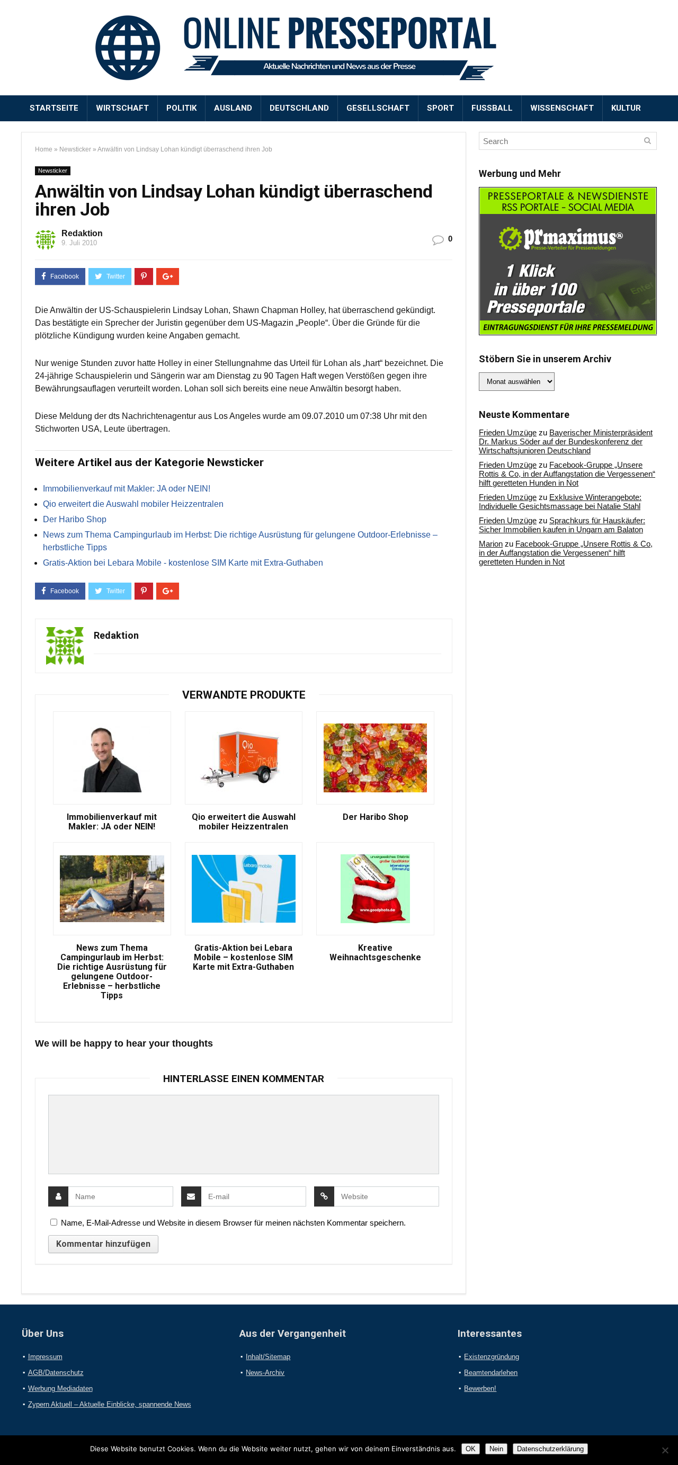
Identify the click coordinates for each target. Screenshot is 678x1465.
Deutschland (299, 108)
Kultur (626, 108)
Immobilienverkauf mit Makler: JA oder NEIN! (126, 488)
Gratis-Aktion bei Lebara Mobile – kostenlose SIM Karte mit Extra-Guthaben (243, 957)
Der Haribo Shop (74, 519)
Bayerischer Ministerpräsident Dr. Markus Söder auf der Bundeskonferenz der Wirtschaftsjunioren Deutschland (566, 441)
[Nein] (664, 1450)
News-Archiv (265, 1373)
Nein (496, 1449)
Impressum (45, 1357)
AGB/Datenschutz (56, 1373)
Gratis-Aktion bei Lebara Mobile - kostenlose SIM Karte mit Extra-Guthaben (183, 562)
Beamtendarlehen (491, 1373)
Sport (440, 108)
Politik (181, 108)
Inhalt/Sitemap (268, 1357)
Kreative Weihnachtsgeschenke (375, 952)
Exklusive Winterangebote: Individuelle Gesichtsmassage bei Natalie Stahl (560, 502)
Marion (491, 543)
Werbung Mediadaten (60, 1388)
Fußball (492, 108)
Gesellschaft (377, 108)
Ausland (233, 108)
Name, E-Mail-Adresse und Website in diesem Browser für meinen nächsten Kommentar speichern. (233, 1222)
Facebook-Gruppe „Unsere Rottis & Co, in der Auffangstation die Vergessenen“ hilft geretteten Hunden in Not (567, 473)
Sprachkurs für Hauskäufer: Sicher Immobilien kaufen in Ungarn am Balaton (562, 525)
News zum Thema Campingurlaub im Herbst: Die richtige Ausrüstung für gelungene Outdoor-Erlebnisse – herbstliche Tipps (112, 972)
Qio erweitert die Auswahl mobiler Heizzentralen (133, 503)
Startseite (54, 108)
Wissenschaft (562, 108)
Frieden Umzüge (508, 432)
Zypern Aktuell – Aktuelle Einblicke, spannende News (109, 1404)
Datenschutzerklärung (550, 1449)
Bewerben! (480, 1388)
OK (471, 1449)
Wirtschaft (122, 108)
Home (43, 149)
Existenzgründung (491, 1357)
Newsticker (75, 149)
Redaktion (82, 233)
